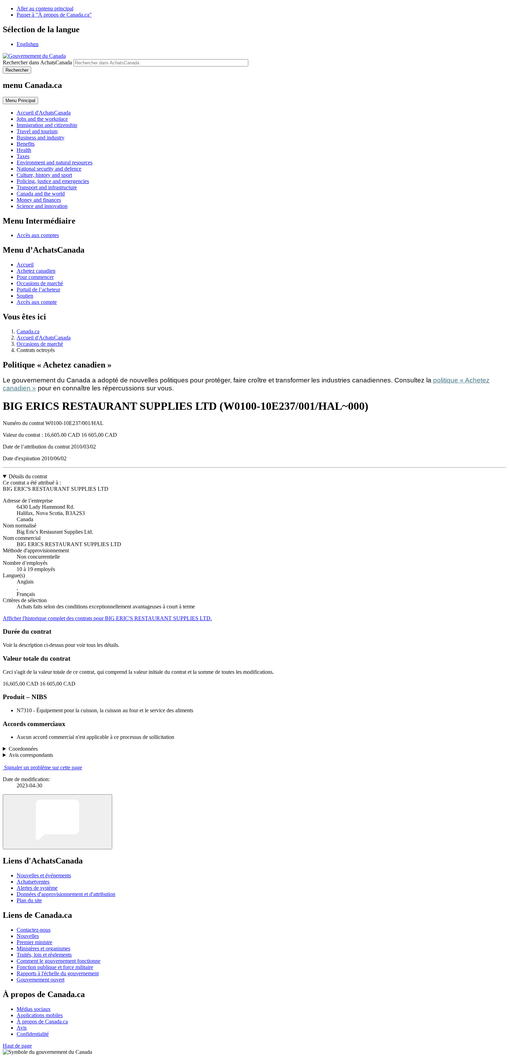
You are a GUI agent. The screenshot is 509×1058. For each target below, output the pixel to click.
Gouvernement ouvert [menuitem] (40, 980)
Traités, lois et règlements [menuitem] (44, 955)
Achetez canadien (36, 271)
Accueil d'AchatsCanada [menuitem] (44, 113)
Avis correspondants (31, 755)
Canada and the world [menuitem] (41, 194)
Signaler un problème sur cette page (43, 767)
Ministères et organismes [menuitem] (43, 948)
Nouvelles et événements (44, 875)
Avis (22, 1028)
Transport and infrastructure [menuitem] (47, 187)
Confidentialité (33, 1034)
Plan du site (29, 900)
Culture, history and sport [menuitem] (44, 175)
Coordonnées (23, 749)
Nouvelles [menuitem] (28, 936)
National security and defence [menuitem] (49, 169)
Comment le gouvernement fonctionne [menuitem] (58, 961)
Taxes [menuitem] (23, 156)
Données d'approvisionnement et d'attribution (66, 894)
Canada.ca (28, 331)
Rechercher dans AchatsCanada (37, 62)
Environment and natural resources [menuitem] (54, 162)
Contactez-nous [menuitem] (34, 930)
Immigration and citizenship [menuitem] (47, 125)
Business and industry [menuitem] (40, 138)
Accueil (25, 265)
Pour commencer (35, 277)
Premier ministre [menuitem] (34, 942)
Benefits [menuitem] (26, 144)
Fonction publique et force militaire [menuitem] (55, 967)
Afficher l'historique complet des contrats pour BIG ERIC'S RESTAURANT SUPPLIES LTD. (107, 618)
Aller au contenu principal (45, 8)
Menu (20, 100)
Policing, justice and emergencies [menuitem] (53, 181)
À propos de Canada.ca (42, 1021)
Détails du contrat (28, 476)
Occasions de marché (40, 283)
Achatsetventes (33, 882)
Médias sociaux (34, 1009)
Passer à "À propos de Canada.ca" (54, 15)
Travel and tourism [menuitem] (37, 131)
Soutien (25, 296)
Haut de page (17, 1046)
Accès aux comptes (38, 235)
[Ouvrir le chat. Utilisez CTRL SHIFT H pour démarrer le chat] (57, 821)
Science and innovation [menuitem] (42, 206)
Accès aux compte (37, 302)
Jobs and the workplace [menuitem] (42, 119)
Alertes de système (37, 888)
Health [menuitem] (24, 150)
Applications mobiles (40, 1015)
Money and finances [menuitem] (39, 200)
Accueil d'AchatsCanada (44, 338)
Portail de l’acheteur (38, 289)
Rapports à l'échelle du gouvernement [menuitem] (58, 973)
